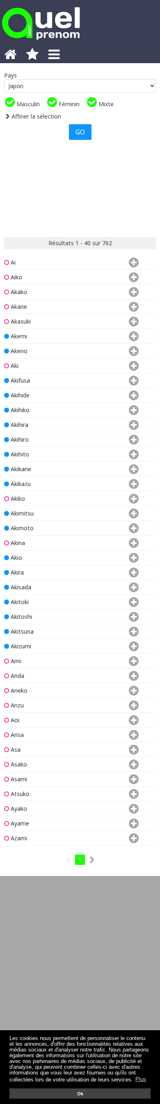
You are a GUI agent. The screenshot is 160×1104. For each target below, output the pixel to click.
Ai (12, 262)
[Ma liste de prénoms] (32, 56)
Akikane (20, 469)
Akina (17, 543)
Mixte (105, 104)
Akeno (18, 351)
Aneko (18, 690)
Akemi (18, 336)
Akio (15, 557)
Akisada (20, 587)
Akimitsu (21, 513)
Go (80, 132)
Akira (16, 572)
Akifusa (19, 380)
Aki (13, 366)
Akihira (18, 425)
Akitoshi (20, 616)
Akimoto (21, 528)
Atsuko (19, 794)
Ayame (19, 823)
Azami (18, 838)
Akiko (17, 498)
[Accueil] (10, 56)
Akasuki (20, 321)
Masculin (27, 104)
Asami (18, 779)
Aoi (14, 720)
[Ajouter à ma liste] (132, 262)
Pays (10, 75)
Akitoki (19, 602)
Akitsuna (21, 631)
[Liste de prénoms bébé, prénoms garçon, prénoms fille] (41, 42)
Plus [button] (140, 1079)
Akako (18, 292)
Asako (18, 764)
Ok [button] (80, 1093)
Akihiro (19, 439)
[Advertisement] (80, 187)
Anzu (16, 705)
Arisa (16, 735)
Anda (16, 676)
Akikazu (20, 484)
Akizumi (20, 646)
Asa (15, 749)
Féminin (68, 104)
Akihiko (19, 410)
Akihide (19, 395)
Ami (15, 661)
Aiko (15, 277)
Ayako (18, 808)
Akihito (19, 454)
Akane (18, 306)
